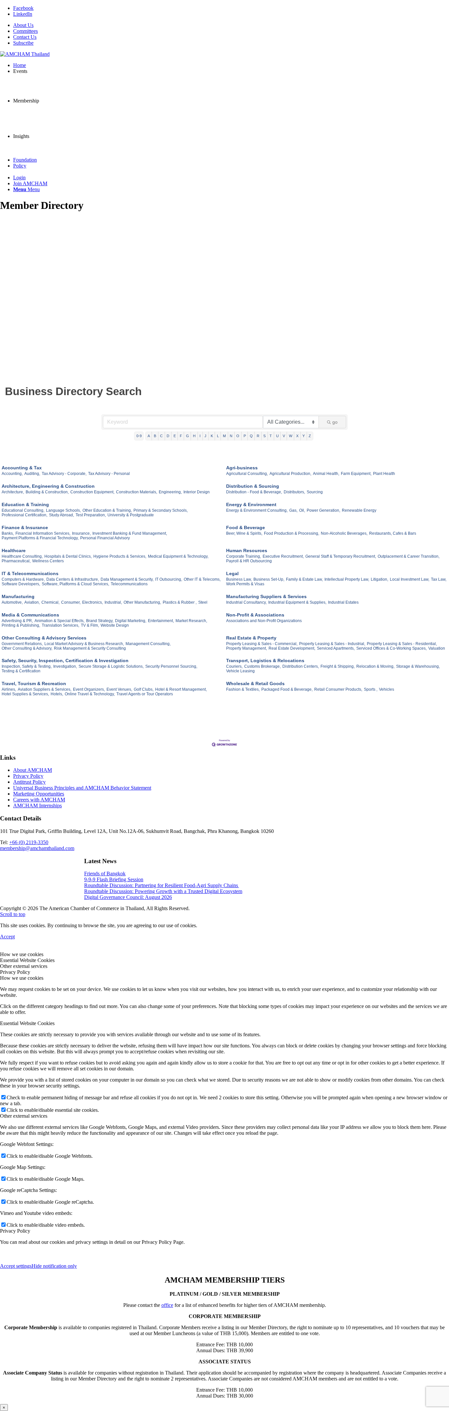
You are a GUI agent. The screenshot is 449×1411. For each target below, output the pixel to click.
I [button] (200, 436)
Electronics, (92, 602)
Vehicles (386, 689)
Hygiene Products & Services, (119, 556)
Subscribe (23, 43)
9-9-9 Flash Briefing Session (113, 879)
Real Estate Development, (292, 648)
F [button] (181, 436)
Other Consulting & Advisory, (27, 648)
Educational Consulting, (23, 510)
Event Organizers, (89, 689)
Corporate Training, (243, 556)
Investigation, (65, 666)
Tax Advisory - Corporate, (64, 473)
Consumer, (71, 602)
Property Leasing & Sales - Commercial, (261, 643)
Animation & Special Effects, (59, 620)
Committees (25, 31)
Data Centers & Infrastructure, (72, 579)
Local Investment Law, (409, 579)
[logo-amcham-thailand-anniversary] (25, 54)
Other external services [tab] (23, 966)
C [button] (161, 436)
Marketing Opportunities (38, 793)
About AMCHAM (32, 770)
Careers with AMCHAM (39, 799)
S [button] (264, 436)
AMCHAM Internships (37, 805)
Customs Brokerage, (262, 666)
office (167, 1305)
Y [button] (303, 436)
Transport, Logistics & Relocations (265, 660)
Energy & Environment (251, 504)
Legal (232, 573)
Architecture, (13, 492)
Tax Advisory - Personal (109, 473)
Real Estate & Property (251, 637)
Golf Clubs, (144, 689)
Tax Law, (438, 579)
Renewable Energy (359, 510)
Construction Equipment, (92, 492)
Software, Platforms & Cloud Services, (75, 584)
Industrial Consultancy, (246, 602)
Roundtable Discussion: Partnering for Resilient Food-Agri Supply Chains (161, 885)
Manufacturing (18, 596)
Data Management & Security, (127, 579)
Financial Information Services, (42, 533)
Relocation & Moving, (375, 666)
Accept (7, 936)
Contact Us (24, 37)
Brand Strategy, (99, 620)
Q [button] (251, 436)
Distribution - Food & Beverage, (254, 492)
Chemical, (50, 602)
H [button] (194, 436)
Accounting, (12, 473)
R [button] (258, 436)
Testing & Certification (21, 671)
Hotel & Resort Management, (181, 689)
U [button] (277, 436)
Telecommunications (129, 584)
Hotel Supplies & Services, (25, 694)
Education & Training (25, 504)
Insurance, (81, 533)
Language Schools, (63, 510)
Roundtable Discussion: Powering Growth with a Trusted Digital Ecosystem (163, 891)
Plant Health (384, 473)
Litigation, (379, 579)
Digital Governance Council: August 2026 (128, 897)
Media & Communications (30, 614)
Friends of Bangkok (105, 873)
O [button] (237, 436)
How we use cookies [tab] (21, 954)
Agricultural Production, (290, 473)
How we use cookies (21, 978)
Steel (202, 602)
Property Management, (246, 648)
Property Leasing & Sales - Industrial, (332, 643)
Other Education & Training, (107, 510)
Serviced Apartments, (336, 648)
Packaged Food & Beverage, (287, 689)
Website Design (115, 625)
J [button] (205, 436)
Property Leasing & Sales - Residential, (402, 643)
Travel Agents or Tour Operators (144, 694)
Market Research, (191, 620)
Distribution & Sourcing (252, 486)
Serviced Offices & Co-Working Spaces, (391, 648)
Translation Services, (60, 625)
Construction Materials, (136, 492)
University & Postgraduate (130, 515)
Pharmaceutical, (16, 561)
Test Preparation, (91, 515)
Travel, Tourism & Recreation (34, 683)
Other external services (23, 1116)
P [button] (245, 436)
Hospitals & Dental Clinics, (68, 556)
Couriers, (234, 666)
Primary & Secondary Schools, (160, 510)
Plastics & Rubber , (180, 602)
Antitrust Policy (29, 782)
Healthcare (14, 550)
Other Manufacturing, (142, 602)
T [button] (271, 436)
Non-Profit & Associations (255, 614)
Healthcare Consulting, (22, 556)
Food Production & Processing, (291, 533)
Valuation (436, 648)
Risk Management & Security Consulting (90, 648)
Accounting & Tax (22, 467)
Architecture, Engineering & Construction (48, 486)
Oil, (302, 510)
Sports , (370, 689)
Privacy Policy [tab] (15, 972)
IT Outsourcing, (168, 579)
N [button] (231, 436)
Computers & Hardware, (23, 579)
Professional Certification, (24, 515)
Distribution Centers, (300, 666)
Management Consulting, (148, 643)
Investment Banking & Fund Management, (129, 533)
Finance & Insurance (25, 527)
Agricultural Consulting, (247, 473)
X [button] (297, 436)
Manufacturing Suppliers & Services (266, 596)
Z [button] (310, 436)
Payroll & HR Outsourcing (249, 561)
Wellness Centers (48, 561)
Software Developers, (21, 584)
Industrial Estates (343, 602)
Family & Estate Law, (304, 579)
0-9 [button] (139, 436)
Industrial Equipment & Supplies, (297, 602)
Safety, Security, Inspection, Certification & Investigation (65, 660)
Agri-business (242, 467)
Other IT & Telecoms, (202, 579)
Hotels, (57, 694)
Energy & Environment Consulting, (257, 510)
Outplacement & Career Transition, (408, 556)
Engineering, (170, 492)
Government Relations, (22, 643)
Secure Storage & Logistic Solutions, (111, 666)
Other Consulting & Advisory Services (44, 637)
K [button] (212, 436)
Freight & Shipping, (337, 666)
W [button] (290, 436)
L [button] (218, 436)
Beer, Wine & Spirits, (244, 533)
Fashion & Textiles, (243, 689)
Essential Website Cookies (27, 1023)
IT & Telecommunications (30, 573)
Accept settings (16, 1266)
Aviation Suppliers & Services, (44, 689)
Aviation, (32, 602)
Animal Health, (326, 473)
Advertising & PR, (17, 620)
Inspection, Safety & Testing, (27, 666)
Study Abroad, (61, 515)
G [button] (187, 436)
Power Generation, (323, 510)
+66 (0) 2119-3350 (28, 842)
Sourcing (315, 492)
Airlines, (9, 689)
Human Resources (246, 550)
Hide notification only (54, 1266)
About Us (23, 25)
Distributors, (294, 492)
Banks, (8, 533)
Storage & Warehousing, (418, 666)
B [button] (155, 436)
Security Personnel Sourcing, (171, 666)
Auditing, (32, 473)
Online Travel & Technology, (90, 694)
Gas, (293, 510)
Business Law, (239, 579)
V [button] (284, 436)
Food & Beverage (245, 527)
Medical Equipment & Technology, (178, 556)
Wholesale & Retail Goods (255, 683)
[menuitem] (231, 25)
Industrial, (113, 602)
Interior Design (196, 492)
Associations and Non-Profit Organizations (264, 620)
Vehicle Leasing (240, 671)
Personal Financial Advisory (105, 538)
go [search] (335, 422)
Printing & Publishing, (21, 625)
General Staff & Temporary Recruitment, (340, 556)
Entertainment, (161, 620)
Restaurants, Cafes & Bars (392, 533)
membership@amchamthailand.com (37, 848)
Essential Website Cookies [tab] (27, 960)
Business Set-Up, (268, 579)
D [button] (168, 436)
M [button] (224, 436)
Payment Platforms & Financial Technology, (40, 538)
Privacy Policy (28, 776)
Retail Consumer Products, (338, 689)
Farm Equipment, (356, 473)
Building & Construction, (47, 492)
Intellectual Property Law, (346, 579)
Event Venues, (119, 689)
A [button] (149, 436)
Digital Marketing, (130, 620)
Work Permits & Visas (245, 584)
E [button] (175, 436)
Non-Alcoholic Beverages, (344, 533)
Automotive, (12, 602)
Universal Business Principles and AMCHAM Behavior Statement (82, 788)
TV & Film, (90, 625)
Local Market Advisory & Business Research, (84, 643)
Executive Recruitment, (283, 556)
